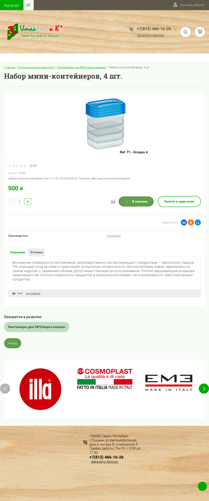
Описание (17, 252)
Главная (10, 67)
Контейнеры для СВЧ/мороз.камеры (81, 67)
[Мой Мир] (198, 222)
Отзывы (36, 252)
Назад (12, 343)
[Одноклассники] (191, 222)
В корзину (139, 201)
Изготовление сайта (191, 486)
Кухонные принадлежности (36, 67)
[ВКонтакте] (184, 222)
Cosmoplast (114, 235)
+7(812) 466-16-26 (106, 457)
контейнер (33, 293)
